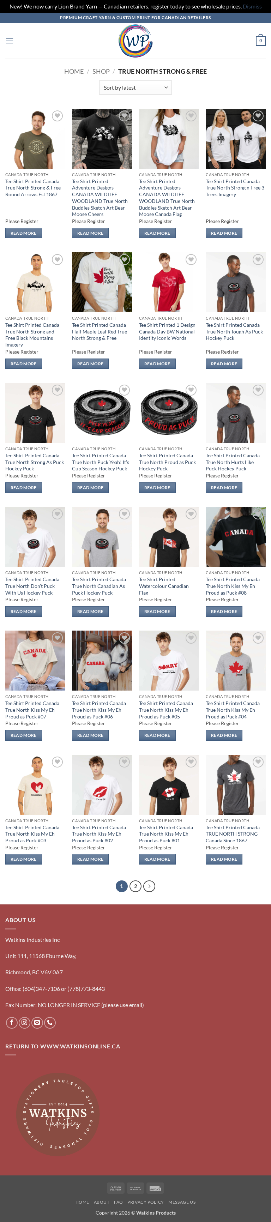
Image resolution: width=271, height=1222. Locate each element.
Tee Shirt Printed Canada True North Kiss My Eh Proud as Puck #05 (166, 709)
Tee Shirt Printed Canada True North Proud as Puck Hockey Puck (167, 461)
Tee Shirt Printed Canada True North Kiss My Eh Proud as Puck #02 (99, 833)
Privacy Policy (145, 1202)
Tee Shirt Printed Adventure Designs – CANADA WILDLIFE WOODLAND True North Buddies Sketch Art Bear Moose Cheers (100, 197)
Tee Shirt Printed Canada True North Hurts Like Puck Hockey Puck (233, 461)
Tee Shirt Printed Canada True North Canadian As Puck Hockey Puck (99, 585)
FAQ (118, 1202)
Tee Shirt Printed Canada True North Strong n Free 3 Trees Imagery (235, 187)
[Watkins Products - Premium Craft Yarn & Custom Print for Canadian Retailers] (135, 41)
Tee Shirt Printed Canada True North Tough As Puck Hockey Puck (234, 331)
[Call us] (50, 1023)
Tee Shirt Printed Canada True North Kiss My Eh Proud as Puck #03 (32, 833)
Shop (101, 71)
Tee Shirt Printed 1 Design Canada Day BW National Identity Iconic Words (167, 331)
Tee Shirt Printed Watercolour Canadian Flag (164, 585)
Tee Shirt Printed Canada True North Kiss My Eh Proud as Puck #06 (99, 709)
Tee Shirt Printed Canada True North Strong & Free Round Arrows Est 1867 (33, 187)
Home (74, 71)
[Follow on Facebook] (12, 1023)
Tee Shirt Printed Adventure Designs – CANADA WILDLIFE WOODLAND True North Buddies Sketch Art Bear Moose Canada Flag (167, 197)
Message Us (181, 1202)
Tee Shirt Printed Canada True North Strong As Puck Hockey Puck (34, 461)
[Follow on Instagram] (24, 1023)
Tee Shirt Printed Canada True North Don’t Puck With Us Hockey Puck (32, 585)
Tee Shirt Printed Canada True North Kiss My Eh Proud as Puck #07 (32, 709)
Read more (24, 233)
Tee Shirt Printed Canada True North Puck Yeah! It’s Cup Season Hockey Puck (100, 461)
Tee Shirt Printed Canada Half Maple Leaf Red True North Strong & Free (99, 331)
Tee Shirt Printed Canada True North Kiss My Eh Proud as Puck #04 (233, 709)
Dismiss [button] (252, 6)
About (102, 1202)
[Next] (149, 886)
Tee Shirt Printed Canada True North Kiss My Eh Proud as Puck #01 (166, 833)
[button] (9, 40)
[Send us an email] (37, 1023)
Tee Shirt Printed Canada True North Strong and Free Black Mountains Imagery (32, 335)
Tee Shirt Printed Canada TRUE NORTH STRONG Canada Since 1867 (233, 833)
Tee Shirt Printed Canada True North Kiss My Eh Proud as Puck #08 (233, 585)
